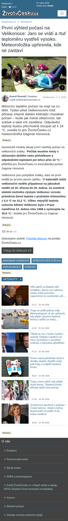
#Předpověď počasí (47, 260)
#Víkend (30, 267)
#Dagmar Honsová (16, 260)
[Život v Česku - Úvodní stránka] (21, 13)
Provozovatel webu (17, 459)
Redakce (11, 450)
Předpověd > (7, 4)
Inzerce (10, 497)
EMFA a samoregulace (19, 476)
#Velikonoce (12, 267)
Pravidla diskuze (36, 238)
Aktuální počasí (15, 506)
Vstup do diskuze (17, 250)
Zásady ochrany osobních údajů (24, 515)
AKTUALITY (26, 22)
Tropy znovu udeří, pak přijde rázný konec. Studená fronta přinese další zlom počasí (46, 384)
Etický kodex (13, 468)
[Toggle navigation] (62, 13)
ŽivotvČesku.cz (9, 22)
